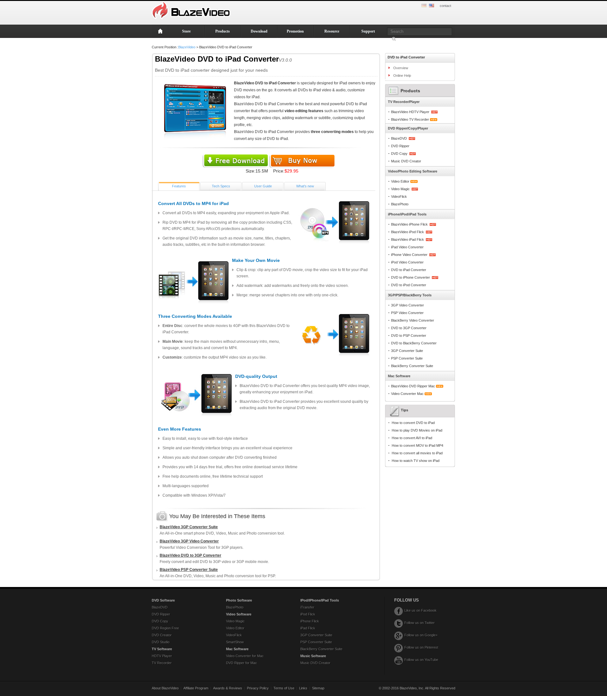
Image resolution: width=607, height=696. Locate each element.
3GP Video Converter (407, 305)
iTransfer (307, 607)
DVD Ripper (400, 146)
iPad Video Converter (407, 247)
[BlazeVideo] (192, 17)
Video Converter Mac (407, 394)
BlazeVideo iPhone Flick (409, 224)
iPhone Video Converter (409, 255)
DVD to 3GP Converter (408, 328)
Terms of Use (283, 688)
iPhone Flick (309, 621)
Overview (400, 68)
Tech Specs (221, 186)
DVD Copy (399, 153)
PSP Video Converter (407, 313)
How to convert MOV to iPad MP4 (417, 445)
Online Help (402, 75)
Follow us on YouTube (421, 660)
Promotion (295, 31)
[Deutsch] (424, 6)
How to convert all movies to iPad (417, 453)
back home (160, 31)
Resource (331, 31)
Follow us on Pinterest (421, 647)
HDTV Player (162, 656)
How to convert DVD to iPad (413, 423)
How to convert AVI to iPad (412, 438)
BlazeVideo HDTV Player (410, 112)
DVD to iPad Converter (408, 270)
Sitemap (318, 688)
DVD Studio (160, 642)
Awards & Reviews (227, 688)
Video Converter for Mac (245, 656)
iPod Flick (307, 614)
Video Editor (400, 181)
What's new (305, 186)
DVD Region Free (165, 628)
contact (445, 6)
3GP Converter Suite (407, 351)
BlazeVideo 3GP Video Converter (189, 541)
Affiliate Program (195, 688)
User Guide (263, 186)
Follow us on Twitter (419, 623)
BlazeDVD (399, 138)
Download (259, 31)
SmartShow (235, 642)
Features (179, 186)
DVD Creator (162, 635)
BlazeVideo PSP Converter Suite (189, 569)
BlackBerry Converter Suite (412, 366)
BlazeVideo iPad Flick (407, 239)
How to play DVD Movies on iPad (417, 430)
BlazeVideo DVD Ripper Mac (413, 386)
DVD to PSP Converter (408, 335)
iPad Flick (307, 628)
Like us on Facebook (420, 610)
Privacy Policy (258, 688)
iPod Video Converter (407, 262)
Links (303, 688)
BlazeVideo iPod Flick (407, 232)
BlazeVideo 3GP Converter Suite (189, 527)
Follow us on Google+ (421, 635)
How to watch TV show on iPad (415, 461)
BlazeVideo (186, 47)
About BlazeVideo (165, 688)
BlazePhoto (399, 204)
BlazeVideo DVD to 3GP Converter (190, 555)
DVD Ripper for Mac (241, 663)
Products (222, 31)
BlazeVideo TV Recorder (410, 119)
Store (186, 31)
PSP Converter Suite (407, 358)
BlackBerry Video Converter (412, 320)
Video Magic (400, 189)
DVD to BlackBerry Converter (414, 343)
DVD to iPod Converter (408, 285)
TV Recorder (162, 663)
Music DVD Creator (406, 161)
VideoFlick (399, 196)
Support (368, 31)
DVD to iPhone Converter (410, 277)
